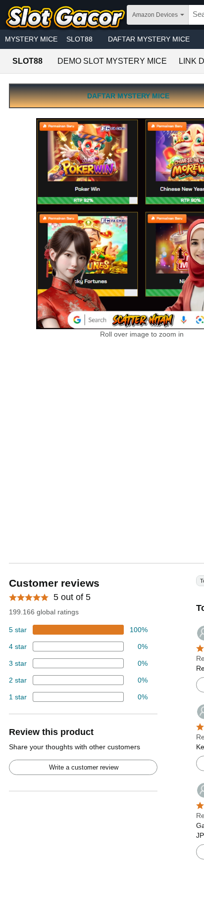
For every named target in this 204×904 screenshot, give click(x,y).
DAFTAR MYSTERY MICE (149, 39)
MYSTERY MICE (31, 39)
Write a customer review (83, 767)
